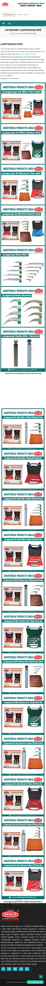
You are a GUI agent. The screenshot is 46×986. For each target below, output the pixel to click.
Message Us (37, 982)
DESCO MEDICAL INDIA (28, 54)
